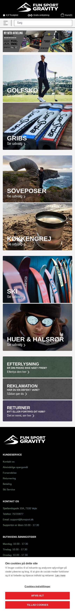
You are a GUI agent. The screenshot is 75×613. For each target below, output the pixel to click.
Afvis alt (37, 595)
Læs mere (60, 575)
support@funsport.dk (21, 519)
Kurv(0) (68, 15)
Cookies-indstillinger (37, 586)
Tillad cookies (37, 605)
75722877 (17, 514)
